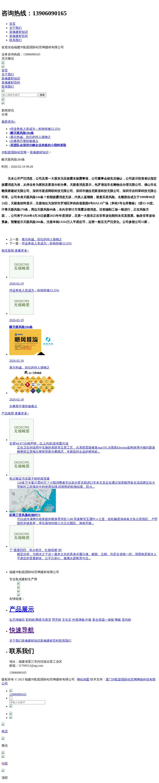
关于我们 (15, 27)
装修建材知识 (18, 32)
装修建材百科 (18, 36)
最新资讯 (9, 121)
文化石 (66, 619)
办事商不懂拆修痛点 (23, 141)
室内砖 (126, 619)
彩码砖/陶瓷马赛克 (38, 619)
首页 (12, 23)
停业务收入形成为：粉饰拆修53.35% (34, 128)
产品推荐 (15, 413)
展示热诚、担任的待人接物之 (30, 137)
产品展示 (21, 609)
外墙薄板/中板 (82, 619)
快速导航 (21, 630)
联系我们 (15, 40)
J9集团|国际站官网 (14, 152)
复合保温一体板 (103, 619)
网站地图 (83, 679)
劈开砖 (56, 619)
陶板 (118, 619)
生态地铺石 (17, 619)
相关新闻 (15, 250)
